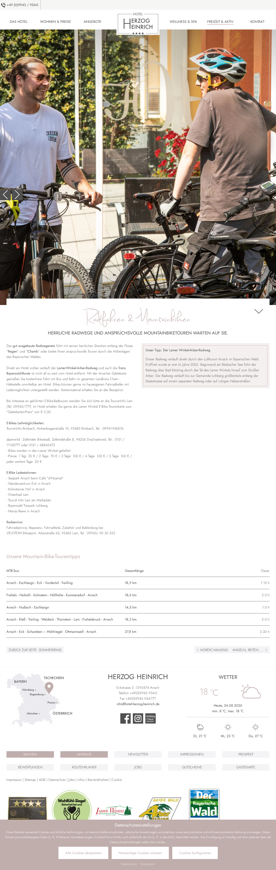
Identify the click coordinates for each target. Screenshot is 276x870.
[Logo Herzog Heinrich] (138, 22)
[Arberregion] (160, 810)
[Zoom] (138, 167)
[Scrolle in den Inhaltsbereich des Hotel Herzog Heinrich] (258, 312)
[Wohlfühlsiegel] (72, 810)
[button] (5, 194)
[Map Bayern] (39, 699)
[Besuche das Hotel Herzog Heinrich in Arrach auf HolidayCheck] (138, 719)
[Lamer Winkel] (116, 810)
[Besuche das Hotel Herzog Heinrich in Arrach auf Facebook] (125, 719)
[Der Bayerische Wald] (204, 810)
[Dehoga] (27, 810)
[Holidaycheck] (150, 719)
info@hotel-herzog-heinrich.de (138, 703)
